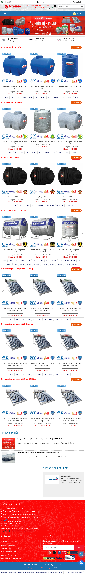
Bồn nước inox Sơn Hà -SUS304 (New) (14, 210)
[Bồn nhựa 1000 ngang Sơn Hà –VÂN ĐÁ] (15, 121)
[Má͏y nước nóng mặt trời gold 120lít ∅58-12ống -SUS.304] (15, 342)
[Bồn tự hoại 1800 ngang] (70, 176)
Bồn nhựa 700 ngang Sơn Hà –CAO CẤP (42, 88)
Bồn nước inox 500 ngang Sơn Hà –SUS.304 (15, 251)
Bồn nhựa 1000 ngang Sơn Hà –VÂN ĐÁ (15, 143)
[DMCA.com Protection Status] (49, 559)
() (7, 2)
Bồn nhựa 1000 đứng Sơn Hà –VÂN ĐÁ (42, 142)
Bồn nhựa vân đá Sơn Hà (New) (11, 102)
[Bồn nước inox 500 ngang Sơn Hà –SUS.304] (15, 229)
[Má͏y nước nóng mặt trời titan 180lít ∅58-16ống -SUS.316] (15, 398)
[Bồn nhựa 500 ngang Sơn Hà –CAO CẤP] (15, 66)
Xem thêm (77, 47)
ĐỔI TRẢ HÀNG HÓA (8, 545)
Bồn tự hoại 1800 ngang (70, 197)
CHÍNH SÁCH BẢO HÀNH (9, 541)
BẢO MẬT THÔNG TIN (8, 552)
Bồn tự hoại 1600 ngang (42, 197)
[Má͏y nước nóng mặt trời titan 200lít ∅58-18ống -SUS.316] (42, 398)
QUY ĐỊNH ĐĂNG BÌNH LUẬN (11, 559)
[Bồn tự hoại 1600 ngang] (42, 176)
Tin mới (7, 531)
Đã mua (42, 2)
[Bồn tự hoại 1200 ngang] (15, 176)
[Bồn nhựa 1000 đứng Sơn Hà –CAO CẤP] (70, 66)
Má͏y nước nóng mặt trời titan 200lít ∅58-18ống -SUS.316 (42, 420)
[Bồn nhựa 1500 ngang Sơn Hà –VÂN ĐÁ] (70, 121)
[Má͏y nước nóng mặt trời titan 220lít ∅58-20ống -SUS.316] (70, 398)
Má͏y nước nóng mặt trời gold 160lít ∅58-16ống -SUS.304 (70, 364)
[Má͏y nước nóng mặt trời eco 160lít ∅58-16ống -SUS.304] (15, 287)
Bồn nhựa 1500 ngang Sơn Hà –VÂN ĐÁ (70, 143)
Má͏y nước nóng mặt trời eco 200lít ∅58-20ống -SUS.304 (70, 309)
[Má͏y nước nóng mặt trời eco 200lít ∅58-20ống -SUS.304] (70, 287)
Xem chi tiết (6, 54)
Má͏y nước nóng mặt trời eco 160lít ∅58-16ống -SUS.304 (15, 309)
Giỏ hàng (52, 6)
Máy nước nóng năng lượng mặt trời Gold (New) (17, 324)
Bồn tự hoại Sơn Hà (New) (10, 157)
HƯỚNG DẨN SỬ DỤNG (9, 555)
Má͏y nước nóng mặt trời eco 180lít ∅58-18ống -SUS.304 (42, 309)
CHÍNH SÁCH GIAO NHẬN (10, 548)
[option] (42, 446)
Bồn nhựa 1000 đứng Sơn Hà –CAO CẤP (70, 88)
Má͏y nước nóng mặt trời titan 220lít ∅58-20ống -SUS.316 (70, 420)
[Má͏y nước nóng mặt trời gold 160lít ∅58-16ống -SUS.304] (70, 342)
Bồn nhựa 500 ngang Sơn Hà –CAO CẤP (15, 88)
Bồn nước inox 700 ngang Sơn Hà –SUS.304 (42, 251)
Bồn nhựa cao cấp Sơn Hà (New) (12, 47)
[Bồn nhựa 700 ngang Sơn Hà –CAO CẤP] (42, 66)
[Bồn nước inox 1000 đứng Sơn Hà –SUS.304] (70, 229)
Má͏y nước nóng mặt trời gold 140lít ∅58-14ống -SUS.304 (42, 364)
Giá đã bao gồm (46, 39)
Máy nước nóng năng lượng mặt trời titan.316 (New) (18, 379)
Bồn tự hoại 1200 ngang (15, 197)
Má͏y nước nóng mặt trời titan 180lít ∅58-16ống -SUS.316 (15, 420)
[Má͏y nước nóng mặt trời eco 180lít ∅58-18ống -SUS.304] (42, 287)
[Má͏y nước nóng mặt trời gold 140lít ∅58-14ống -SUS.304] (42, 342)
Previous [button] (3, 70)
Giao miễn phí (17, 39)
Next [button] (82, 70)
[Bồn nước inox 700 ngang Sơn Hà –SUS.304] (42, 229)
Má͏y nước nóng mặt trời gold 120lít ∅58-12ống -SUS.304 (15, 364)
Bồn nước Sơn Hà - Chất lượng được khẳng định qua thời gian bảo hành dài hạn (43, 455)
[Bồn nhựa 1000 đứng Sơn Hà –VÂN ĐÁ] (42, 121)
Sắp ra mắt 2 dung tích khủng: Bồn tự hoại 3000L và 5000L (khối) (38, 441)
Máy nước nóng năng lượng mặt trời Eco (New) (17, 269)
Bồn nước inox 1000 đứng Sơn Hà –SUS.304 (70, 251)
